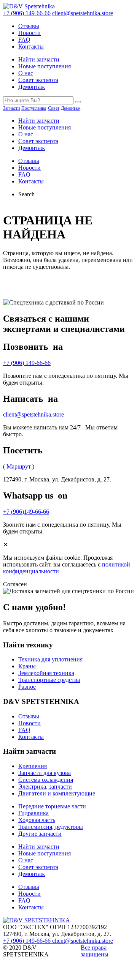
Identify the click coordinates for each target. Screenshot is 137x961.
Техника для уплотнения (50, 659)
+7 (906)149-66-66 (26, 511)
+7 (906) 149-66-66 (27, 13)
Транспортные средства (49, 680)
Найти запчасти (38, 59)
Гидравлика (33, 813)
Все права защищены (94, 951)
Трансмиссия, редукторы (50, 827)
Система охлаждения (45, 779)
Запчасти (11, 108)
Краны (27, 666)
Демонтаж (31, 87)
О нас (25, 73)
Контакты (31, 46)
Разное (27, 686)
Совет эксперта (38, 80)
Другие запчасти (40, 833)
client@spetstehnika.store (82, 13)
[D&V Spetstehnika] (29, 6)
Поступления (33, 108)
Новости (29, 33)
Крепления (32, 766)
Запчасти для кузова (44, 773)
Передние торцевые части (52, 806)
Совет (53, 108)
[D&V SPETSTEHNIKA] (36, 920)
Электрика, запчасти (45, 786)
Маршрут (19, 466)
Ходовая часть (36, 820)
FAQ (24, 39)
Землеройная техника (46, 673)
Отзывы (28, 26)
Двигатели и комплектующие (56, 793)
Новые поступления (44, 66)
